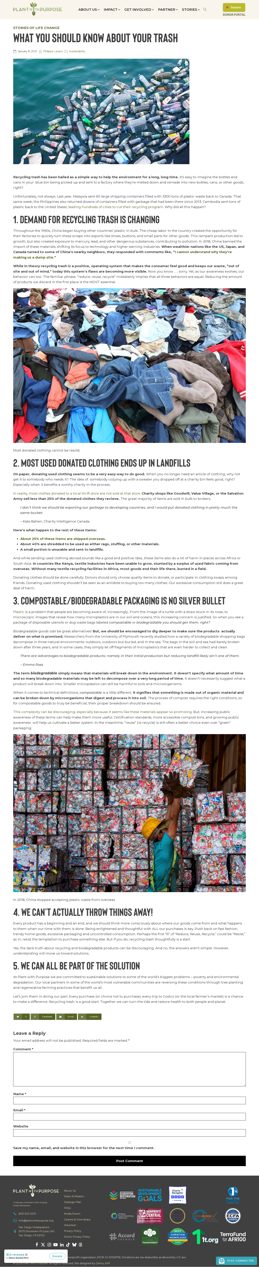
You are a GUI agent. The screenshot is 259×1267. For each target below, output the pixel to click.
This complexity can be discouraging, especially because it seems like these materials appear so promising (102, 712)
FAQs (67, 1208)
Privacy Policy (72, 1231)
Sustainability (77, 51)
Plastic (18, 612)
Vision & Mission (74, 1196)
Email (19, 1110)
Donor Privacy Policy (77, 1236)
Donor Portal (234, 14)
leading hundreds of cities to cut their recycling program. (116, 207)
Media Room (72, 1213)
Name (19, 1094)
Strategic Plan (72, 1202)
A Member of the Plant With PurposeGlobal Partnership (30, 1204)
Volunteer (70, 1225)
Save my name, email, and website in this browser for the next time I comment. (84, 1148)
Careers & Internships (77, 1219)
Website (20, 1126)
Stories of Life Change (36, 28)
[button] (89, 9)
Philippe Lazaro (53, 51)
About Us (70, 1190)
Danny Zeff (103, 1263)
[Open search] (205, 9)
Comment (23, 1049)
